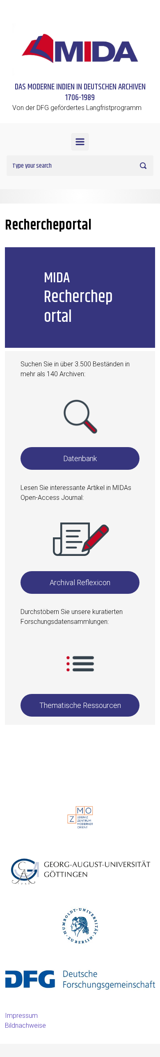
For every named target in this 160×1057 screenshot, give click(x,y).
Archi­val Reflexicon (80, 582)
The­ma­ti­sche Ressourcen (80, 705)
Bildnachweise (25, 1025)
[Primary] (80, 141)
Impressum (21, 1016)
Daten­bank (80, 458)
